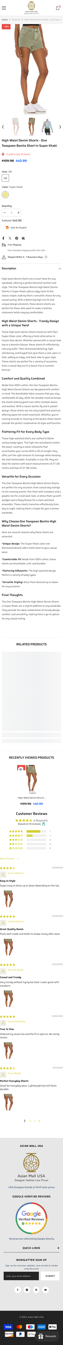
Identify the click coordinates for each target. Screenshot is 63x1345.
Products (16, 19)
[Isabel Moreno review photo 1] (8, 947)
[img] (7, 868)
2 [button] (30, 1121)
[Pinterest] (16, 238)
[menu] (4, 8)
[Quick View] (20, 769)
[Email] (23, 238)
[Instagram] (27, 1289)
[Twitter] (10, 238)
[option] (31, 69)
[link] (31, 735)
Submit (50, 1276)
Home (5, 19)
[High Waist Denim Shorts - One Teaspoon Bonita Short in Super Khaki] (31, 779)
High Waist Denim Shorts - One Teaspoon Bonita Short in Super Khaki (31, 798)
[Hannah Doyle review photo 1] (8, 998)
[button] (2, 126)
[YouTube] (45, 1289)
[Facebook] (3, 238)
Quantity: (7, 206)
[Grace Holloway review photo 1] (8, 1050)
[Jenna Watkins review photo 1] (8, 898)
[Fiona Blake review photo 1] (8, 1102)
